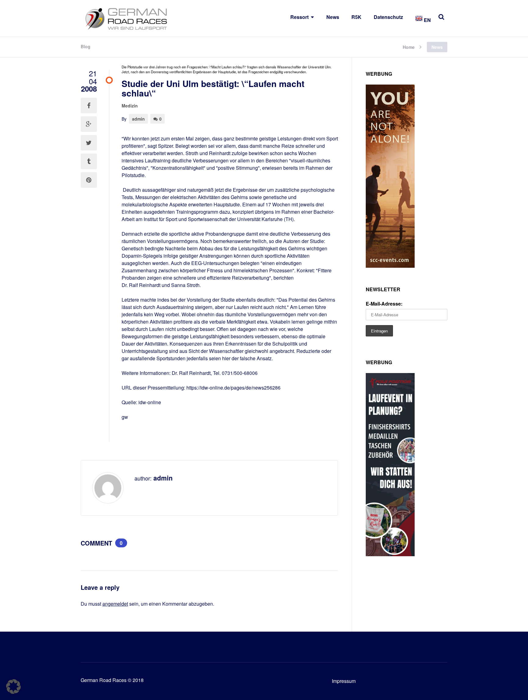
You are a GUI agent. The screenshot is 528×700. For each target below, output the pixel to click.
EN (427, 20)
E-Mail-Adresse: (384, 303)
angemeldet (115, 603)
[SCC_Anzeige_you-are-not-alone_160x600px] (390, 265)
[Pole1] (390, 554)
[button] (13, 686)
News (332, 16)
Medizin (130, 106)
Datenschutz (388, 16)
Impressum (344, 680)
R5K (356, 16)
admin (138, 119)
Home (409, 46)
